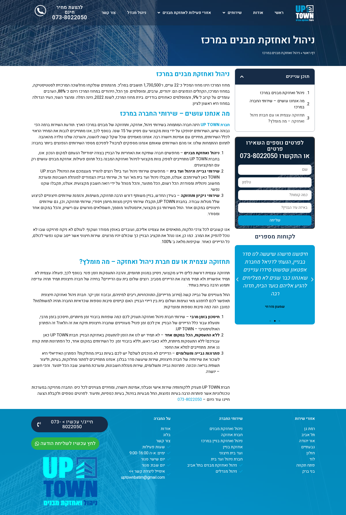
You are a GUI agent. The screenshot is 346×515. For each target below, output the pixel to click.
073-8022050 (69, 17)
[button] (242, 77)
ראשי (279, 13)
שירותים (235, 13)
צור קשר (109, 13)
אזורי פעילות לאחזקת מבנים (187, 13)
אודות (258, 13)
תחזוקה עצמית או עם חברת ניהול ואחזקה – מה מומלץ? (277, 118)
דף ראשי (309, 53)
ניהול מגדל (136, 13)
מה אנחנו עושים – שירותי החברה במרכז (277, 104)
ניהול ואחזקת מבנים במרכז (282, 93)
